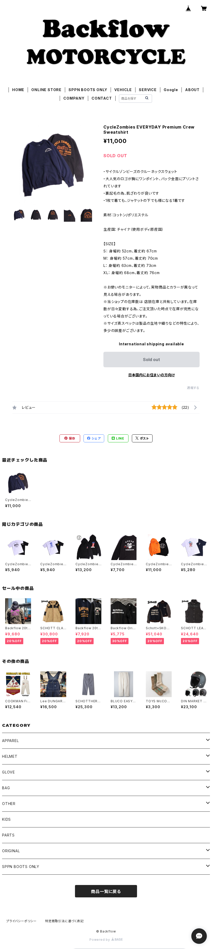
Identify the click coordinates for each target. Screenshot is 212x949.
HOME (18, 89)
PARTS (8, 835)
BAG (6, 788)
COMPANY (74, 98)
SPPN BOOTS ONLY (88, 89)
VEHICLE (123, 89)
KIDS (6, 819)
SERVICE (148, 89)
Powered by (100, 940)
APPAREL (10, 740)
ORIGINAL (11, 851)
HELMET (10, 756)
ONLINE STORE (46, 89)
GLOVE (8, 772)
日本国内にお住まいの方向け (151, 375)
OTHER (9, 803)
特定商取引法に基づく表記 (64, 921)
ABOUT (192, 89)
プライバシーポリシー (21, 921)
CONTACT (102, 98)
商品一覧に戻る (106, 891)
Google (171, 89)
